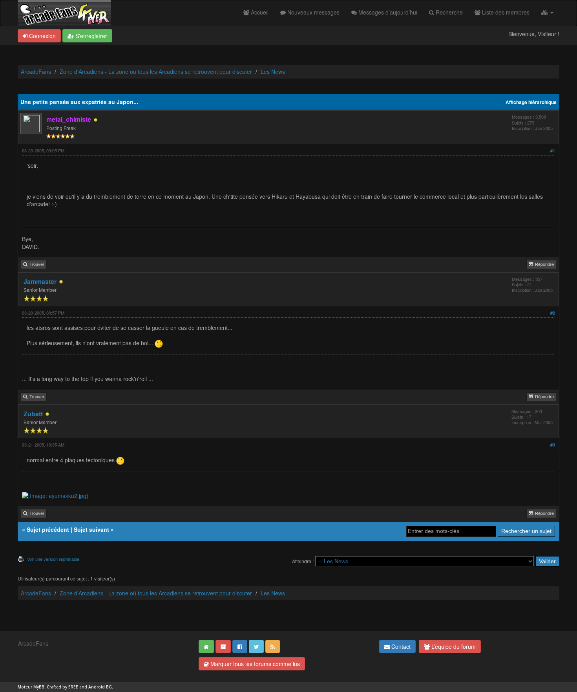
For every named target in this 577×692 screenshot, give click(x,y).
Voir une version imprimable (53, 559)
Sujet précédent (48, 529)
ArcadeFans (36, 71)
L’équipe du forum (453, 646)
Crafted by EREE (62, 687)
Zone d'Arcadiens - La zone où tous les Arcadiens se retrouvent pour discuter (156, 71)
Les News (273, 71)
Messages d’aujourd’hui (387, 12)
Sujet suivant (91, 529)
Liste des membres (505, 12)
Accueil (258, 12)
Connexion (41, 36)
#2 (552, 313)
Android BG (100, 687)
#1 (552, 151)
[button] (547, 12)
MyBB (38, 687)
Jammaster (40, 281)
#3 (552, 445)
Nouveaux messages (313, 12)
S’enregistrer (90, 36)
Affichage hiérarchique (531, 102)
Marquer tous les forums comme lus (254, 664)
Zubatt (33, 413)
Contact (400, 646)
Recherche (448, 12)
